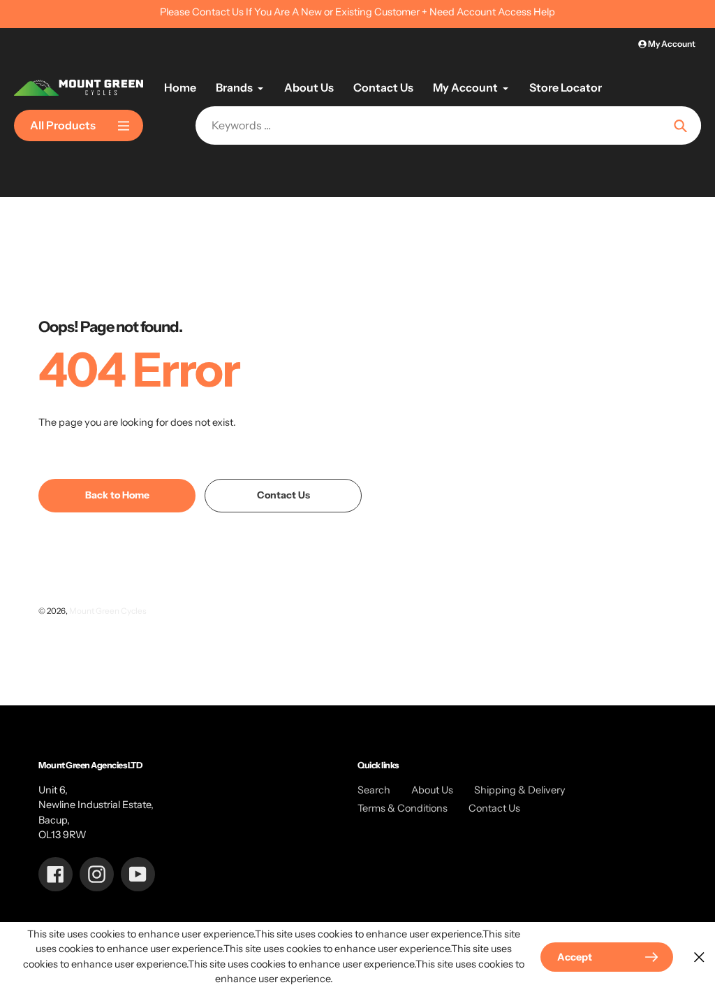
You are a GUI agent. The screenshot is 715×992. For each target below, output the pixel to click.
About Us (432, 790)
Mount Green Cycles (108, 611)
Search (374, 790)
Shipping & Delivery (520, 790)
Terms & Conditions (403, 808)
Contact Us (494, 808)
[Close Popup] (699, 956)
